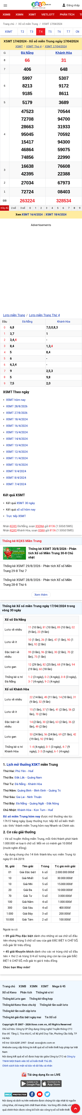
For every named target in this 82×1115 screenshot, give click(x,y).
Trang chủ (8, 986)
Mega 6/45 (58, 986)
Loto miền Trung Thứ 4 (44, 315)
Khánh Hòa (63, 52)
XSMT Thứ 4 (34, 46)
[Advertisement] (41, 268)
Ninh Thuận (34, 797)
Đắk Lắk (19, 777)
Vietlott (48, 14)
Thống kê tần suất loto (53, 1004)
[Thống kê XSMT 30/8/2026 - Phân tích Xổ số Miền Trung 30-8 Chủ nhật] (14, 553)
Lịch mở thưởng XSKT (23, 764)
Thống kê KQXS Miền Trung (22, 541)
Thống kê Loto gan (14, 998)
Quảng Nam (34, 777)
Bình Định (40, 790)
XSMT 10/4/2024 (16, 464)
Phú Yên (20, 771)
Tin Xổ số (50, 1017)
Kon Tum (39, 810)
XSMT (32, 14)
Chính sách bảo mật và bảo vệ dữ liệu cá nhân (27, 1065)
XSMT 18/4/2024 (56, 214)
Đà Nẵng (27, 52)
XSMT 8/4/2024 (16, 477)
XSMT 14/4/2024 (16, 439)
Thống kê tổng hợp (41, 998)
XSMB (6, 14)
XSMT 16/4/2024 (32, 214)
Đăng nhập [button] (73, 5)
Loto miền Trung (14, 315)
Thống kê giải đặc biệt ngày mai (21, 1017)
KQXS (13, 526)
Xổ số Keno (9, 992)
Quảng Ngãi (37, 803)
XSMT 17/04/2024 (56, 46)
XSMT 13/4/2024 (16, 445)
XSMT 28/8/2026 (16, 406)
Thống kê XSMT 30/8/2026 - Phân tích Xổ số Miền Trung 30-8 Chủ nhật (52, 553)
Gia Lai (20, 797)
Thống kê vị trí (44, 992)
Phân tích (67, 14)
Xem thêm (41, 594)
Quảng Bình (24, 790)
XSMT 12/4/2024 (16, 451)
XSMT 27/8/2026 (16, 413)
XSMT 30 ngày (26, 503)
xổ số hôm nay (26, 509)
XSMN (19, 14)
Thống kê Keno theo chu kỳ (19, 1004)
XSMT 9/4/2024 (16, 471)
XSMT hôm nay (15, 400)
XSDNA (39, 526)
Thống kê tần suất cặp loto (19, 1011)
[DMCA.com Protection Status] (15, 1095)
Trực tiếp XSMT (16, 516)
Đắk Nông (53, 803)
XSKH (41, 530)
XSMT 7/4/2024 (16, 484)
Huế (30, 771)
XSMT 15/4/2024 (16, 432)
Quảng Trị (55, 790)
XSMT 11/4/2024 (16, 458)
